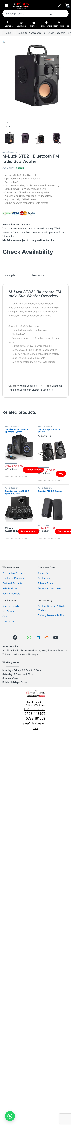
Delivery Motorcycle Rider (51, 615)
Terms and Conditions (49, 588)
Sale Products (9, 588)
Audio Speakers (56, 32)
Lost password (10, 621)
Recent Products (11, 593)
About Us (43, 573)
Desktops (21, 26)
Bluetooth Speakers (42, 389)
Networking (59, 26)
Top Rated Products (13, 578)
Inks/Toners (46, 26)
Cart (4, 616)
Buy (61, 473)
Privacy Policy (45, 583)
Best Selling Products (13, 573)
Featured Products (12, 583)
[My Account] (60, 5)
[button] (3, 42)
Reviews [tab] (38, 275)
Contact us (44, 578)
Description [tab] (10, 275)
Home (8, 32)
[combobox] (24, 13)
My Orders (8, 611)
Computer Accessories (29, 32)
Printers (34, 26)
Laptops (9, 26)
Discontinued (33, 469)
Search (50, 13)
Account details (10, 606)
